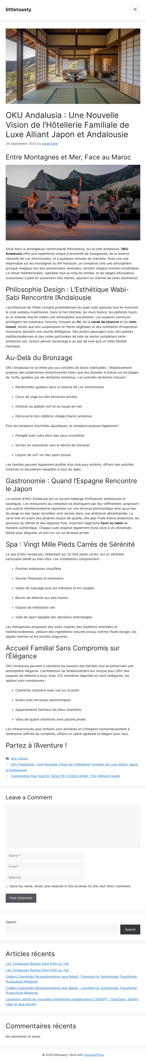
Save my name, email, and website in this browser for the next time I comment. (70, 886)
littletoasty (18, 9)
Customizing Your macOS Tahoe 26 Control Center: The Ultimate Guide (65, 776)
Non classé (19, 758)
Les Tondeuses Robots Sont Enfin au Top (37, 964)
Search (11, 922)
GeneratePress (94, 1055)
